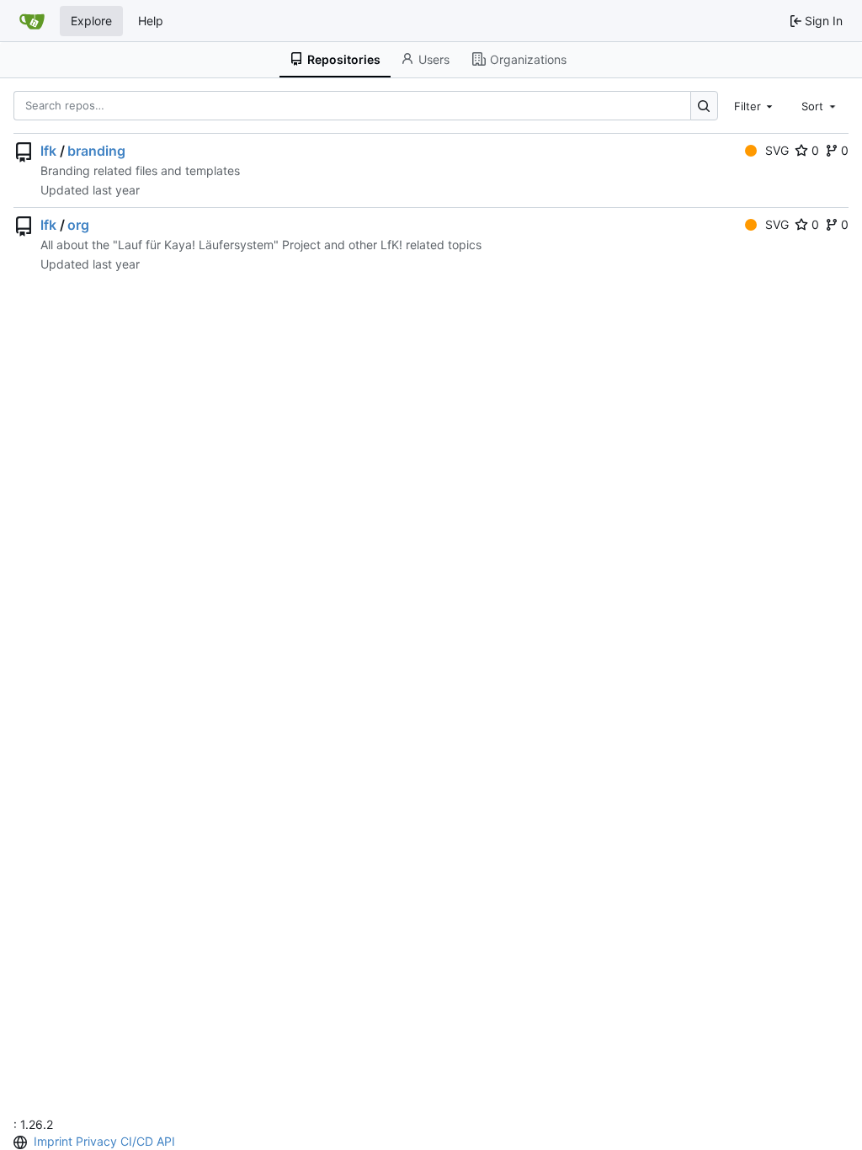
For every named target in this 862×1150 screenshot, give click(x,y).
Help (150, 20)
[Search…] (704, 105)
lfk (48, 150)
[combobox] (755, 105)
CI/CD (136, 1141)
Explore (91, 20)
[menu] (21, 1142)
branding (96, 150)
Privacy (96, 1141)
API (166, 1141)
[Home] (32, 21)
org (78, 224)
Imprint (53, 1141)
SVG (777, 150)
